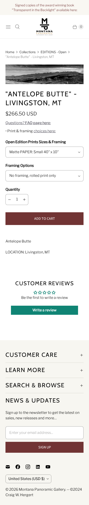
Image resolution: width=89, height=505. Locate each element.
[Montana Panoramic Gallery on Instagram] (31, 467)
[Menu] (8, 26)
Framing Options (19, 165)
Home (9, 52)
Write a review (44, 310)
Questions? (28, 123)
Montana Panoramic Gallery (42, 489)
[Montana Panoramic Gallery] (44, 27)
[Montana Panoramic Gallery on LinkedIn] (41, 467)
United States (26, 479)
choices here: (45, 131)
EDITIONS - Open (53, 52)
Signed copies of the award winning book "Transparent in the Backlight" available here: (44, 7)
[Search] (17, 26)
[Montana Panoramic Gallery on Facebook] (21, 467)
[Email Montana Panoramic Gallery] (10, 467)
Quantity (12, 189)
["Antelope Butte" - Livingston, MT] (44, 74)
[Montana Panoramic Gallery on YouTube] (51, 467)
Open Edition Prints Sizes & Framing (35, 142)
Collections (27, 52)
